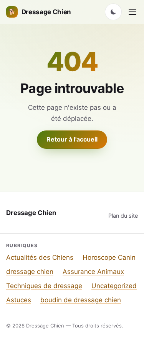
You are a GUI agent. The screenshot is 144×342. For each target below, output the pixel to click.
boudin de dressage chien (80, 300)
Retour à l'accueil (72, 139)
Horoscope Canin (109, 257)
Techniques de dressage (44, 286)
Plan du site (123, 215)
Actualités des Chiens (39, 257)
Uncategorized (114, 286)
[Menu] (132, 11)
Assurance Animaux (93, 271)
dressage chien (29, 271)
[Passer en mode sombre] (113, 11)
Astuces (18, 300)
